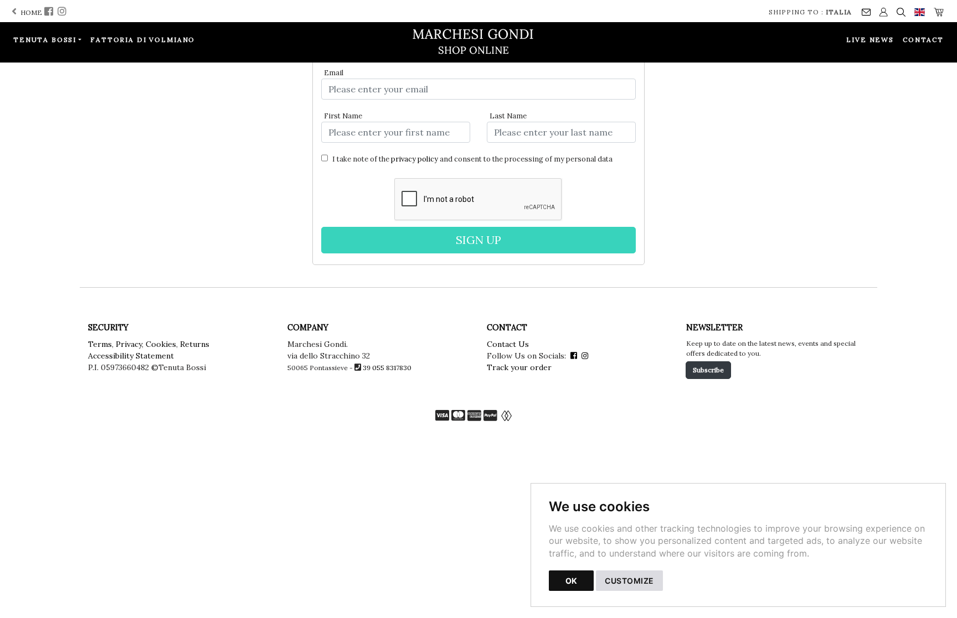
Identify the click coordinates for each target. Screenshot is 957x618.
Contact (923, 39)
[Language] (919, 11)
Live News (870, 39)
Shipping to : (810, 12)
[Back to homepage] (478, 41)
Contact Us (508, 344)
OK (571, 580)
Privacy (129, 344)
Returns (194, 344)
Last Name (508, 116)
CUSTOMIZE (629, 580)
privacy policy (414, 159)
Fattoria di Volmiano (142, 39)
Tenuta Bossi (44, 39)
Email (333, 72)
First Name (343, 116)
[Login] (883, 11)
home (30, 12)
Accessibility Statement (131, 356)
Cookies (161, 344)
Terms (100, 344)
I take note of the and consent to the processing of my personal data (472, 159)
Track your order (519, 367)
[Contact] (866, 11)
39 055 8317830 (387, 367)
